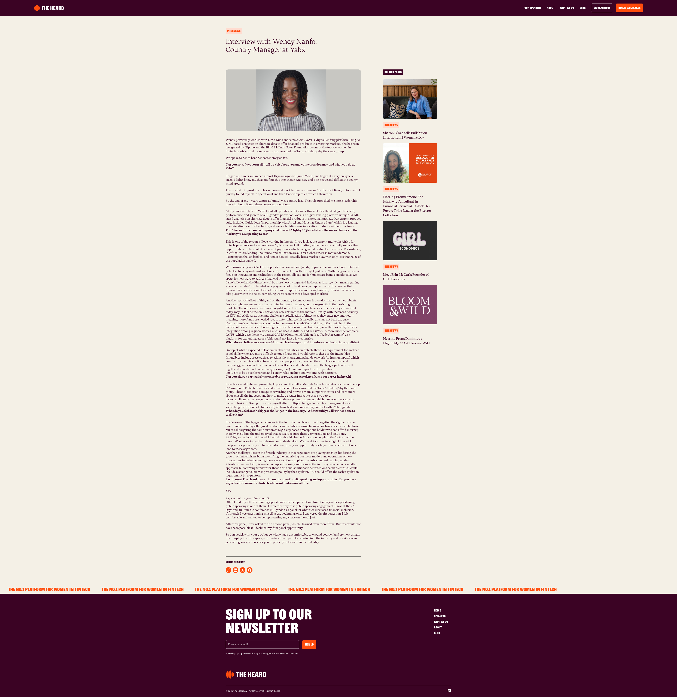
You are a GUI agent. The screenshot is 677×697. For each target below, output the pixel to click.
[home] (49, 8)
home (437, 610)
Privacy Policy (273, 690)
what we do (567, 8)
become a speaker (629, 8)
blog (582, 8)
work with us (602, 8)
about (550, 8)
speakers (440, 616)
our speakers (532, 8)
